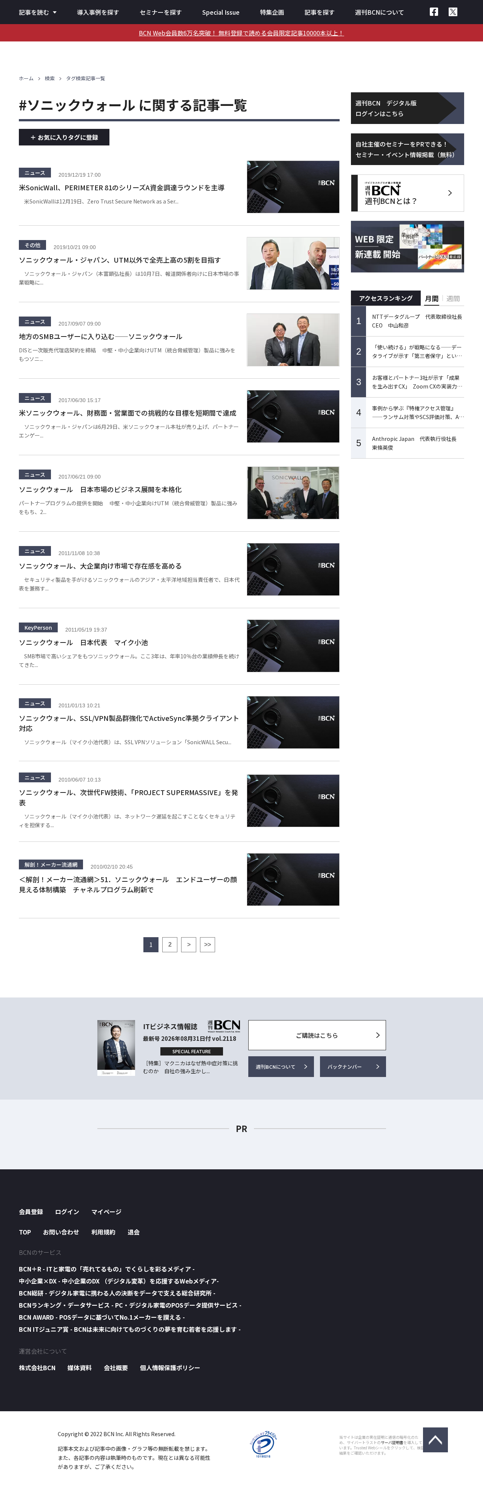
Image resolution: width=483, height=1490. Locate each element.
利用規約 (103, 1231)
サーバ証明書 (392, 1442)
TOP (25, 1231)
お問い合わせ (61, 1231)
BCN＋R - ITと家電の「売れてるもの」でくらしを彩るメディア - (107, 1268)
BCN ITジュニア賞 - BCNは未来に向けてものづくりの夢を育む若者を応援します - (130, 1329)
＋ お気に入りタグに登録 (64, 137)
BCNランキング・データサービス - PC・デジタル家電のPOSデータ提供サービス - (130, 1304)
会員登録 (31, 1211)
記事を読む (34, 12)
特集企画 (272, 12)
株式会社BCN (37, 1367)
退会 (134, 1231)
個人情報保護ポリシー (170, 1367)
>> (207, 944)
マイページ (106, 1211)
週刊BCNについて (379, 12)
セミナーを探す (161, 12)
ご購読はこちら (317, 1035)
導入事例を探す (98, 12)
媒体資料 (80, 1367)
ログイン (67, 1211)
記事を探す (320, 12)
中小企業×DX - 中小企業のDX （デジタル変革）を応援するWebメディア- (119, 1280)
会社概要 (116, 1367)
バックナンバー (345, 1066)
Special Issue (221, 12)
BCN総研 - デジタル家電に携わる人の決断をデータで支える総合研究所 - (117, 1292)
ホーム (26, 78)
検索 (50, 78)
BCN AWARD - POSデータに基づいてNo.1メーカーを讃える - (102, 1317)
